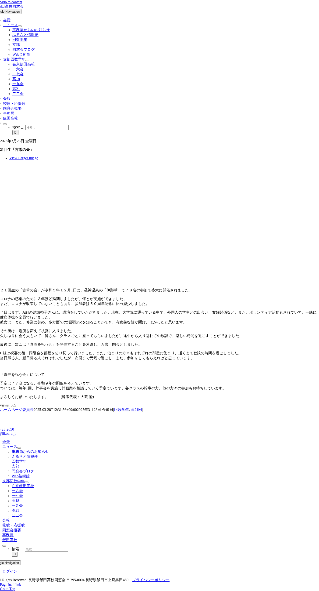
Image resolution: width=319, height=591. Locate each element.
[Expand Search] (5, 124)
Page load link (10, 585)
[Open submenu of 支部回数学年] (27, 60)
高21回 (136, 410)
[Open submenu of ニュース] (20, 26)
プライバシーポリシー (151, 580)
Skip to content (11, 2)
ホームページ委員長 (17, 410)
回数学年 (121, 410)
